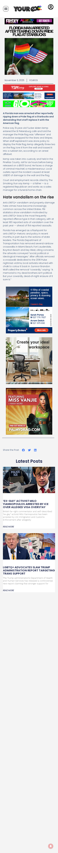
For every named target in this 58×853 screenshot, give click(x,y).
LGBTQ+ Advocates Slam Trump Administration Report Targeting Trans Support (29, 570)
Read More (8, 527)
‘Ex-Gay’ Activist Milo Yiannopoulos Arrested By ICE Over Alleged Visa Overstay (26, 504)
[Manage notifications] (50, 846)
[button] (6, 9)
